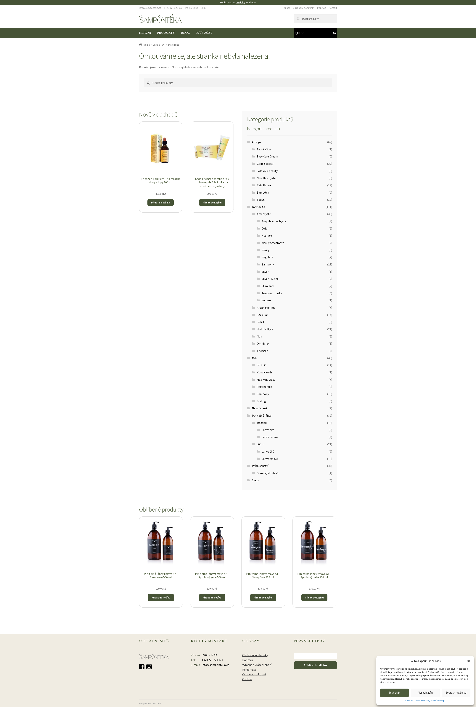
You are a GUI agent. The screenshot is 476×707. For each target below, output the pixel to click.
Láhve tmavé (270, 437)
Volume (266, 300)
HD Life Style (265, 329)
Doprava (321, 7)
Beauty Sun (264, 149)
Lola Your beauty (267, 171)
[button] (468, 661)
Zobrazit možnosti (456, 692)
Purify (265, 250)
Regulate (267, 257)
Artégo (256, 142)
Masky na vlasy (266, 379)
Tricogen (262, 351)
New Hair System (267, 178)
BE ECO (261, 365)
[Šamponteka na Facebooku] (141, 666)
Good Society (265, 163)
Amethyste (264, 214)
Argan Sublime (266, 307)
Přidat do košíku (160, 202)
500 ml (261, 444)
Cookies (409, 700)
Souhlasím (394, 692)
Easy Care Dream (267, 156)
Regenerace (264, 386)
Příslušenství (260, 466)
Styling (261, 401)
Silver (265, 271)
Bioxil (260, 322)
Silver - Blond (270, 279)
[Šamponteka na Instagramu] (149, 666)
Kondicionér (264, 372)
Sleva (255, 480)
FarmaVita (258, 207)
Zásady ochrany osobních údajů (429, 700)
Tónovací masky (272, 293)
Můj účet (204, 32)
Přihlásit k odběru (315, 665)
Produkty (166, 32)
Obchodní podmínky (303, 7)
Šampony (268, 264)
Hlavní (145, 32)
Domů (147, 44)
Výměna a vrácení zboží (256, 665)
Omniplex (263, 343)
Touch (261, 199)
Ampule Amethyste (274, 221)
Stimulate (268, 286)
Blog (185, 32)
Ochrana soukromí (254, 674)
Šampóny (263, 192)
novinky (240, 2)
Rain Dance (264, 185)
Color (265, 228)
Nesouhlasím (425, 692)
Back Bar (262, 315)
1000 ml (262, 423)
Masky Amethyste (273, 243)
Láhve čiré (268, 430)
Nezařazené (259, 408)
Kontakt (333, 7)
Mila (254, 358)
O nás (287, 7)
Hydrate (267, 235)
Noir (259, 336)
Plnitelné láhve (261, 415)
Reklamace (249, 669)
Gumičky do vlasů (268, 473)
